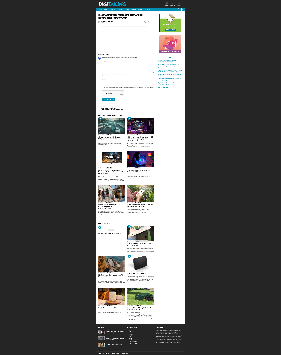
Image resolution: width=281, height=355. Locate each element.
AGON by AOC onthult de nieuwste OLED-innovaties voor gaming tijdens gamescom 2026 (140, 138)
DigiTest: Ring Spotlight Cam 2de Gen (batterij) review (115, 332)
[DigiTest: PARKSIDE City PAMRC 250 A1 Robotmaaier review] (140, 296)
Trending (100, 118)
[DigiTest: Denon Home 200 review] (111, 296)
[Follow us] (175, 9)
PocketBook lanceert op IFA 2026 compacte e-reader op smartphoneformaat (109, 206)
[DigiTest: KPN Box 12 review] (140, 263)
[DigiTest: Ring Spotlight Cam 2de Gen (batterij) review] (101, 332)
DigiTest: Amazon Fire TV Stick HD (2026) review (115, 338)
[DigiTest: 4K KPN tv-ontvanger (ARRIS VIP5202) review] (140, 233)
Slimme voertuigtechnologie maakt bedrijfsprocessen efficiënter (109, 138)
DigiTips (127, 9)
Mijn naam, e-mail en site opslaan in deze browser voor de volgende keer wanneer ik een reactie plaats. (129, 87)
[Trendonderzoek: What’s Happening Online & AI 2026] (140, 159)
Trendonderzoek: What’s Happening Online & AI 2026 (138, 171)
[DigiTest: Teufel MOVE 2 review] (101, 345)
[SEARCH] (178, 9)
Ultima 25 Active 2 (163, 87)
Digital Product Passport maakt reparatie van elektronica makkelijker (140, 205)
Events (140, 9)
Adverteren (133, 343)
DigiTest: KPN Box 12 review (136, 273)
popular (172, 5)
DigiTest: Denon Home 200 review (109, 308)
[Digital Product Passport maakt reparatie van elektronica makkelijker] (140, 193)
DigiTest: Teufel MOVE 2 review (114, 344)
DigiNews (106, 9)
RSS (171, 57)
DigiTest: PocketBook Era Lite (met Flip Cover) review (111, 276)
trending (179, 5)
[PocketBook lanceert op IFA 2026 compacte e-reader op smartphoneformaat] (111, 193)
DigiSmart (134, 9)
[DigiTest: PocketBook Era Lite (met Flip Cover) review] (111, 264)
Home (100, 9)
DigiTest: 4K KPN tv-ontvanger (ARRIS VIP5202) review (139, 244)
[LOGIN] (181, 9)
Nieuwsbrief (133, 341)
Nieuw (167, 5)
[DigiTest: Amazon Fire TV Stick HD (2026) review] (101, 338)
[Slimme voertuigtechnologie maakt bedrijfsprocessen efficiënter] (111, 126)
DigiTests (113, 9)
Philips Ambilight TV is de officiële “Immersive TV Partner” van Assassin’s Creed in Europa (110, 172)
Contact (146, 9)
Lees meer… (106, 144)
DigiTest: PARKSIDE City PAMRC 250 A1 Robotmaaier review (140, 309)
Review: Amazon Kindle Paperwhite (109, 234)
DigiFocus (120, 9)
